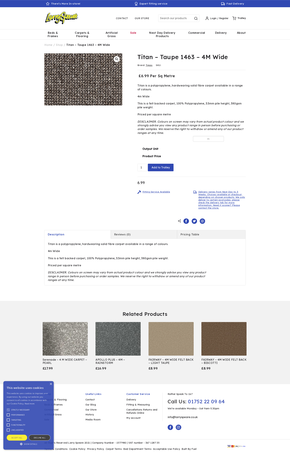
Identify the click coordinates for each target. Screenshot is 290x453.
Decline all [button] (39, 437)
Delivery (221, 32)
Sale (133, 32)
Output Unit (150, 148)
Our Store (142, 18)
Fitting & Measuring (138, 404)
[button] (117, 59)
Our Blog (90, 404)
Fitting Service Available (156, 191)
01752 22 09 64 (206, 401)
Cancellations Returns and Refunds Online (141, 411)
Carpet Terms (114, 448)
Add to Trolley (161, 167)
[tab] (77, 234)
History (89, 414)
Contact (122, 18)
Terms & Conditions (56, 448)
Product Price (151, 156)
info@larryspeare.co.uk (183, 417)
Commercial (196, 32)
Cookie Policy (77, 448)
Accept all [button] (16, 437)
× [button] (51, 384)
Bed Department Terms (137, 448)
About (241, 32)
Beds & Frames (53, 34)
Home (48, 45)
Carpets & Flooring (82, 34)
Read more (30, 403)
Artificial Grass (112, 34)
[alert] (28, 415)
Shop (59, 45)
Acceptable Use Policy (166, 448)
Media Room (93, 419)
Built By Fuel (189, 448)
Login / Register (219, 18)
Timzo (149, 65)
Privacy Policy (95, 448)
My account (133, 417)
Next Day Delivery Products (162, 34)
